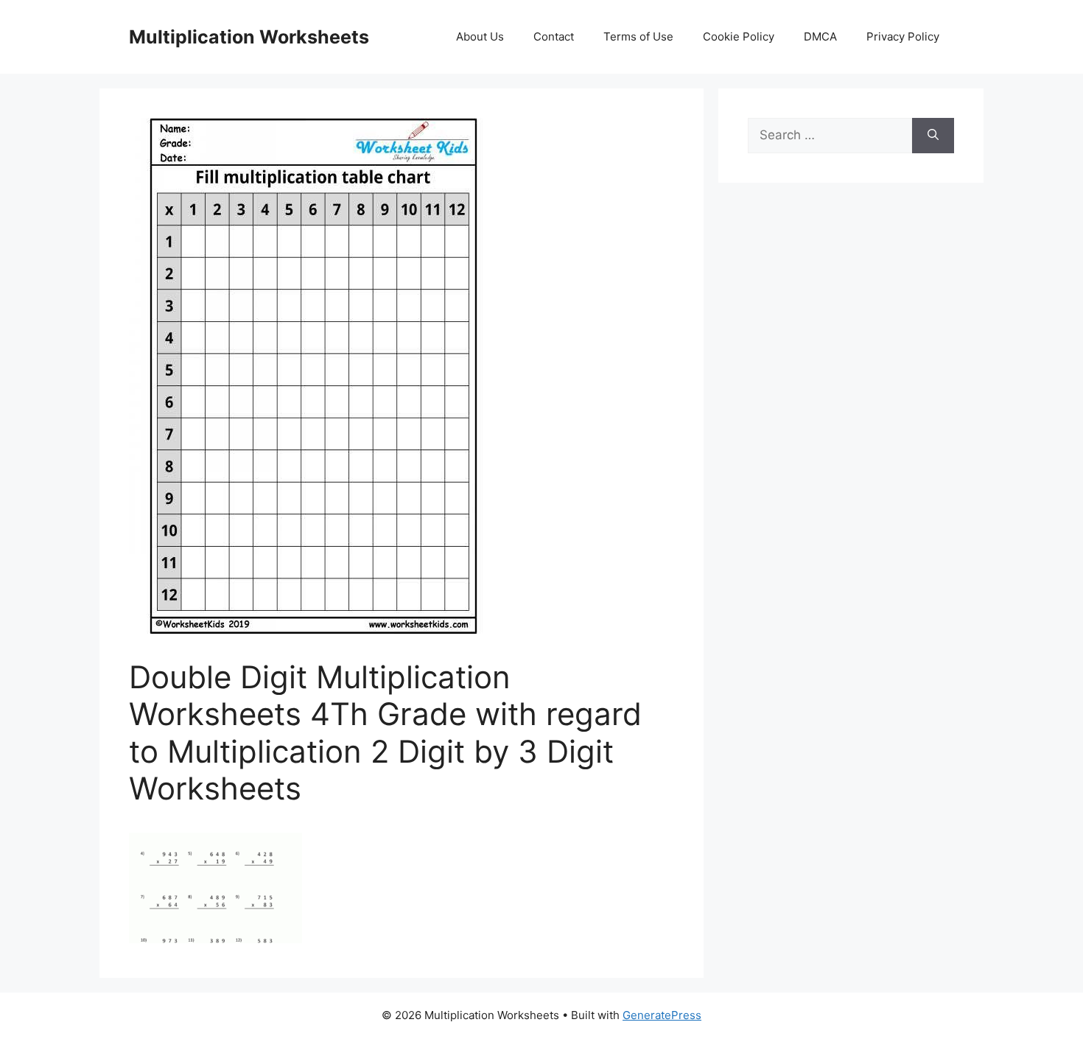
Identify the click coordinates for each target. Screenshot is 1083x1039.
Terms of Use (638, 36)
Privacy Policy (902, 36)
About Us (480, 36)
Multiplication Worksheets (249, 37)
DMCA (820, 36)
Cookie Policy (738, 36)
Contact (553, 36)
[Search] (933, 135)
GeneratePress (662, 1015)
